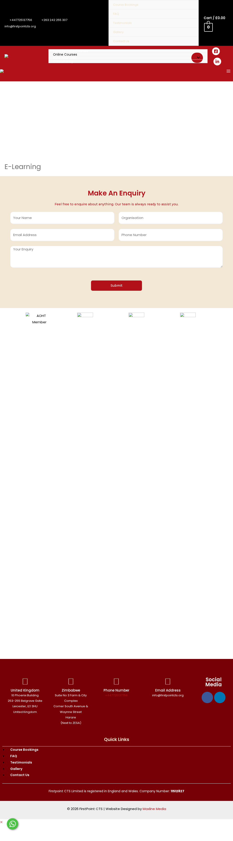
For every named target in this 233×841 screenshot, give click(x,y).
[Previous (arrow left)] (7, 837)
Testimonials (122, 23)
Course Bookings (125, 5)
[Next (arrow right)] (21, 837)
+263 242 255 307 (54, 20)
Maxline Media (154, 808)
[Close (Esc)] (7, 829)
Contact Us (121, 41)
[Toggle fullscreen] (36, 829)
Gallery (118, 32)
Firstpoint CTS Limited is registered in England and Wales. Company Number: (116, 791)
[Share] (21, 829)
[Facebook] (216, 51)
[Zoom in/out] (50, 829)
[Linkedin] (219, 697)
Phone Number (116, 690)
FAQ (116, 14)
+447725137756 (21, 20)
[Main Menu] (228, 71)
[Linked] (217, 61)
